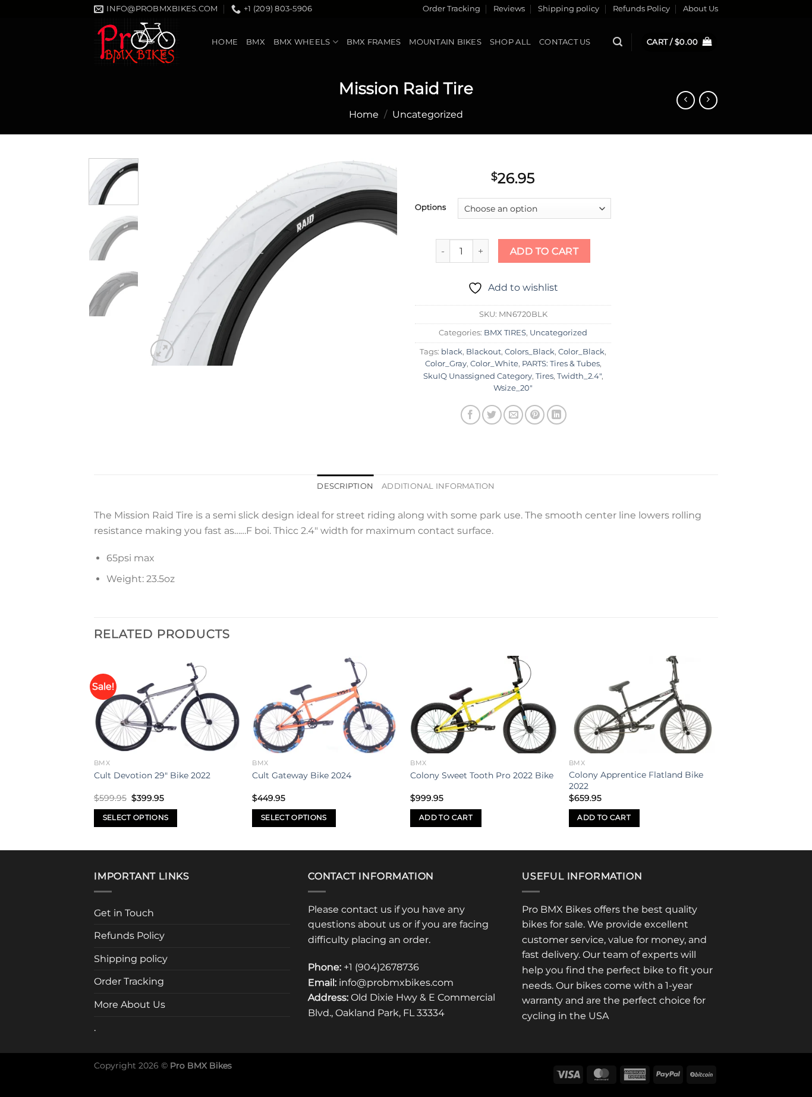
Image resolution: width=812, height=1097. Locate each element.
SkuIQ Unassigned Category (477, 376)
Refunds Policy (641, 8)
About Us (700, 8)
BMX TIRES (505, 332)
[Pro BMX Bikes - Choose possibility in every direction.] (144, 42)
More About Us (129, 1004)
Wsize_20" (513, 388)
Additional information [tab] (438, 486)
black (451, 351)
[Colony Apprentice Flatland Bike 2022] (642, 704)
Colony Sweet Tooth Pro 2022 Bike (481, 775)
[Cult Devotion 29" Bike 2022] (167, 704)
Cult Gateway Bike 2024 (301, 775)
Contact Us (565, 41)
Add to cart (544, 251)
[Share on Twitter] (492, 415)
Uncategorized (427, 114)
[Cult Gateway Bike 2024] (325, 704)
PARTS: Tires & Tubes (561, 363)
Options (430, 207)
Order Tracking (451, 8)
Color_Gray (446, 363)
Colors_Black (530, 351)
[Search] (617, 42)
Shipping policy (568, 8)
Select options (136, 817)
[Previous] (166, 261)
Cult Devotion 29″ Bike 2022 (152, 775)
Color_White (494, 363)
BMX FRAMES (374, 41)
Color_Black (581, 351)
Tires (544, 376)
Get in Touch (124, 913)
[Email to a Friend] (513, 415)
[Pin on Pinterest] (535, 415)
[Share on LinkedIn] (556, 415)
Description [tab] (345, 486)
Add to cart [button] (446, 817)
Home (225, 41)
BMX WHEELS (302, 41)
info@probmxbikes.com (396, 982)
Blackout (483, 351)
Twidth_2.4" (579, 376)
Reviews (509, 8)
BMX (255, 41)
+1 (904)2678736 (381, 967)
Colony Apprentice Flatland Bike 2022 (636, 780)
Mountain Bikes (445, 41)
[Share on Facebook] (470, 415)
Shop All (510, 41)
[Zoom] (162, 351)
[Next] (377, 261)
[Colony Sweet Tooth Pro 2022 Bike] (483, 704)
